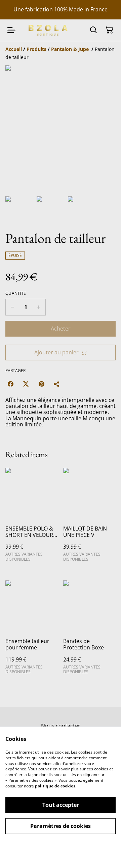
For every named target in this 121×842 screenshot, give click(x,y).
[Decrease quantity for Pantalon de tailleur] (12, 307)
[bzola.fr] (47, 30)
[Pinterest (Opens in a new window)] (41, 384)
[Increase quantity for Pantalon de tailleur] (39, 307)
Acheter (61, 328)
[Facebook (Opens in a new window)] (10, 384)
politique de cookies (55, 786)
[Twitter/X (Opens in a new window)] (26, 384)
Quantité (15, 293)
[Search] (93, 30)
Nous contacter (60, 725)
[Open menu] (11, 30)
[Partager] (57, 384)
